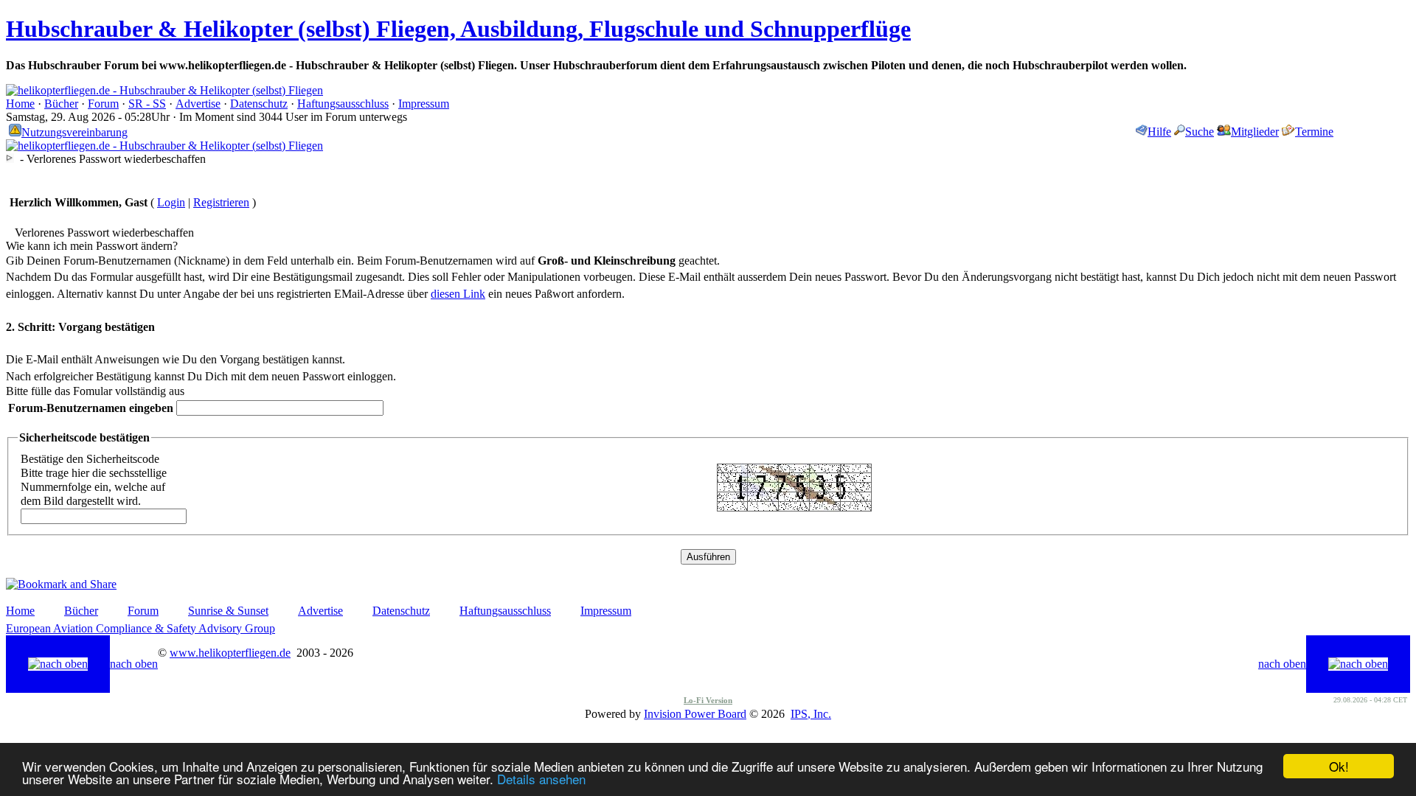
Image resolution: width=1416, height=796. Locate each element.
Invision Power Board (695, 714)
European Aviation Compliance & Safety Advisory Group (140, 628)
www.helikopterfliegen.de (230, 652)
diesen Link (458, 293)
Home (20, 103)
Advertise (198, 103)
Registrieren (221, 202)
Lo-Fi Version (708, 700)
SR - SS (147, 103)
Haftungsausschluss (343, 103)
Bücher (61, 103)
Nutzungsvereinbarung (74, 132)
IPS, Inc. (811, 714)
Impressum (423, 103)
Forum (103, 103)
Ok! (1339, 766)
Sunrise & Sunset (228, 610)
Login (171, 202)
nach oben (134, 663)
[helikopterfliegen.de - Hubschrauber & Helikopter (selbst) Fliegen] (164, 90)
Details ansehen (541, 778)
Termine (1314, 131)
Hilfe (1159, 131)
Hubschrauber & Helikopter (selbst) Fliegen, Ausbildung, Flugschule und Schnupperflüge (458, 28)
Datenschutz (259, 103)
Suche (1199, 131)
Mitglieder (1255, 131)
